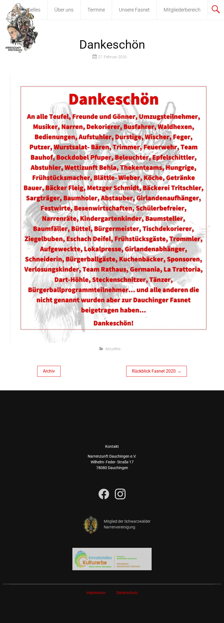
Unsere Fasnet (134, 10)
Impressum (95, 592)
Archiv (49, 371)
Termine (96, 10)
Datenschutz (127, 592)
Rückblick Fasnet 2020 (154, 371)
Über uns (63, 10)
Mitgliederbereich (182, 10)
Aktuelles (30, 10)
